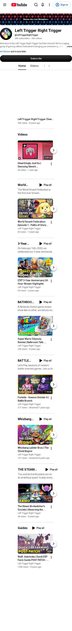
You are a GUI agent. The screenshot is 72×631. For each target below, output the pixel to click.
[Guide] (5, 5)
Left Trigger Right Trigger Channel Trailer (36, 119)
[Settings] (49, 5)
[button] (49, 66)
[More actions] (51, 163)
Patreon (6, 51)
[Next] (53, 150)
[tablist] (36, 66)
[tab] (22, 66)
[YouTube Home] (19, 4)
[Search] (36, 5)
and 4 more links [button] (18, 51)
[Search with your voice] (42, 4)
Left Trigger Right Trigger (29, 229)
